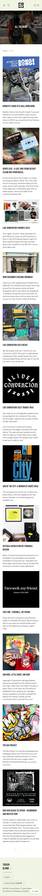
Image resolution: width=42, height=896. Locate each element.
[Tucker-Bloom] (21, 5)
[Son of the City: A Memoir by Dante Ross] (21, 463)
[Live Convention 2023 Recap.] (21, 322)
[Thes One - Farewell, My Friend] (21, 589)
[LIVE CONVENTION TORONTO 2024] (21, 211)
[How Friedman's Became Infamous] (21, 262)
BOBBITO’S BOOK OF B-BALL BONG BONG (19, 106)
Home (5, 51)
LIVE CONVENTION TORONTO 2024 (16, 228)
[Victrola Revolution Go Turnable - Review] (21, 523)
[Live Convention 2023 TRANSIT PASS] (21, 384)
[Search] (8, 5)
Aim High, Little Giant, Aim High (16, 674)
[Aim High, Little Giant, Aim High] (21, 652)
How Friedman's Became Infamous (18, 277)
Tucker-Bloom (14, 888)
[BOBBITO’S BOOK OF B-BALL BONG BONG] (21, 79)
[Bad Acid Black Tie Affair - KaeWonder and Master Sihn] (21, 788)
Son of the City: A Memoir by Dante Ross (20, 486)
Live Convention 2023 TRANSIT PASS (18, 407)
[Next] (26, 849)
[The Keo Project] (21, 722)
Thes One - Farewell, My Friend (16, 612)
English (7, 877)
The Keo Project (10, 745)
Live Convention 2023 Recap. (15, 345)
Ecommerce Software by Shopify (16, 891)
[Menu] (4, 5)
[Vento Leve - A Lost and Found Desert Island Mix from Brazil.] (21, 146)
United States (13, 883)
